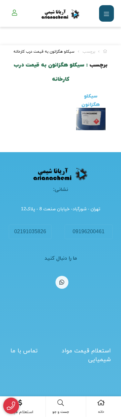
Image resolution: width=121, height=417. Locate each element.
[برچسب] (60, 174)
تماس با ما (24, 351)
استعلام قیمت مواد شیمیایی (86, 355)
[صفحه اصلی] (105, 51)
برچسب (89, 51)
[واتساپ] (61, 282)
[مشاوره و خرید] (11, 406)
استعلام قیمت (20, 412)
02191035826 (30, 231)
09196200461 (89, 231)
